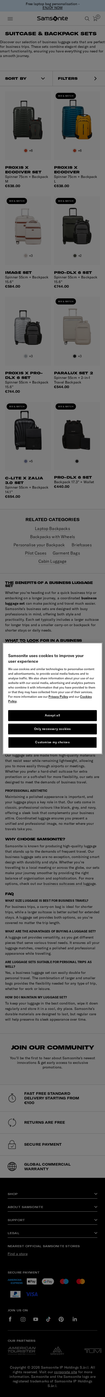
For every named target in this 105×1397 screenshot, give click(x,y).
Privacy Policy (58, 696)
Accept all (52, 715)
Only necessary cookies (52, 729)
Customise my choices (52, 742)
